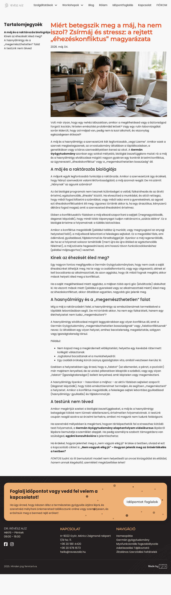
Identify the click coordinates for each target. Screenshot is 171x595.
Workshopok (70, 5)
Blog (91, 5)
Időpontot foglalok (142, 502)
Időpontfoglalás (122, 5)
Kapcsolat (144, 5)
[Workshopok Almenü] (82, 5)
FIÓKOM (161, 5)
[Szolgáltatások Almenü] (56, 5)
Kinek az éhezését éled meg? (23, 36)
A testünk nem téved (18, 48)
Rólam (103, 5)
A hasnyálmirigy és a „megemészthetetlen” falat (22, 42)
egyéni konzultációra (80, 436)
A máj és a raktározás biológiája (27, 32)
